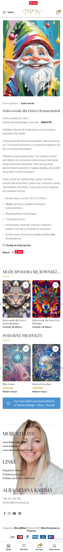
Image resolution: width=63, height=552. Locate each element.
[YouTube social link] (14, 513)
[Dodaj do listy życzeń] (26, 285)
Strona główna (10, 103)
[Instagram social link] (9, 513)
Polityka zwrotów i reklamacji (19, 478)
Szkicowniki (27, 103)
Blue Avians (9, 384)
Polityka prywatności (14, 474)
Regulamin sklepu (12, 470)
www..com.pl (17, 450)
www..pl (14, 442)
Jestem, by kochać (41, 384)
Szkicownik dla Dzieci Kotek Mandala (14, 322)
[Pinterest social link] (19, 513)
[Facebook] (27, 3)
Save (35, 3)
